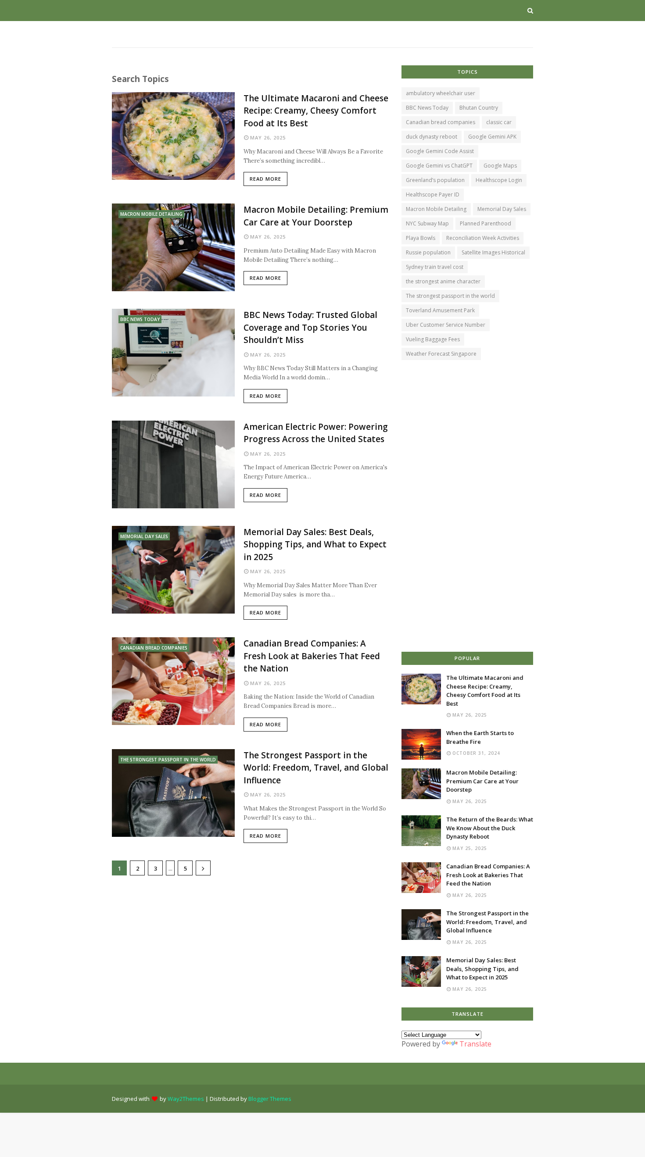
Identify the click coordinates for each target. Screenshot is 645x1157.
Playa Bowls (420, 238)
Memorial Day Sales (501, 209)
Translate (475, 1044)
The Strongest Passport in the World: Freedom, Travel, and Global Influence (316, 768)
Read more (265, 178)
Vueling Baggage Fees (433, 339)
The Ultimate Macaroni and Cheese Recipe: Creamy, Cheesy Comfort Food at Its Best (316, 111)
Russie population (428, 252)
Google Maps (500, 165)
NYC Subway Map (427, 223)
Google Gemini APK (492, 136)
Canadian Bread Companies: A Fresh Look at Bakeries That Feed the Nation (312, 656)
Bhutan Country (478, 107)
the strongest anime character (443, 281)
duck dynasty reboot (431, 136)
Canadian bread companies (440, 122)
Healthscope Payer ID (432, 194)
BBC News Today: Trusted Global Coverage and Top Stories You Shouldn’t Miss (310, 327)
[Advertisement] (250, 950)
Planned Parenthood (485, 223)
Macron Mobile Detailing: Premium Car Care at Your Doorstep (316, 216)
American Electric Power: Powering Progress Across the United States (316, 433)
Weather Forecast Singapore (441, 353)
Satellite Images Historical (493, 252)
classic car (499, 122)
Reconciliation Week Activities (482, 238)
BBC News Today (427, 107)
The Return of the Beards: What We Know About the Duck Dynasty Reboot (489, 827)
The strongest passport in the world (450, 296)
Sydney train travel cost (434, 267)
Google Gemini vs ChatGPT (439, 165)
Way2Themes (186, 1099)
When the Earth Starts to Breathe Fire (480, 737)
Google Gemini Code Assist (440, 151)
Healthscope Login (499, 180)
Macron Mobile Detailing (436, 209)
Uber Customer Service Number (445, 325)
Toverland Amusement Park (440, 310)
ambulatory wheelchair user (440, 93)
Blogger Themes (269, 1099)
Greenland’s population (435, 180)
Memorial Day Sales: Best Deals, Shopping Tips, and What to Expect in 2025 (315, 544)
